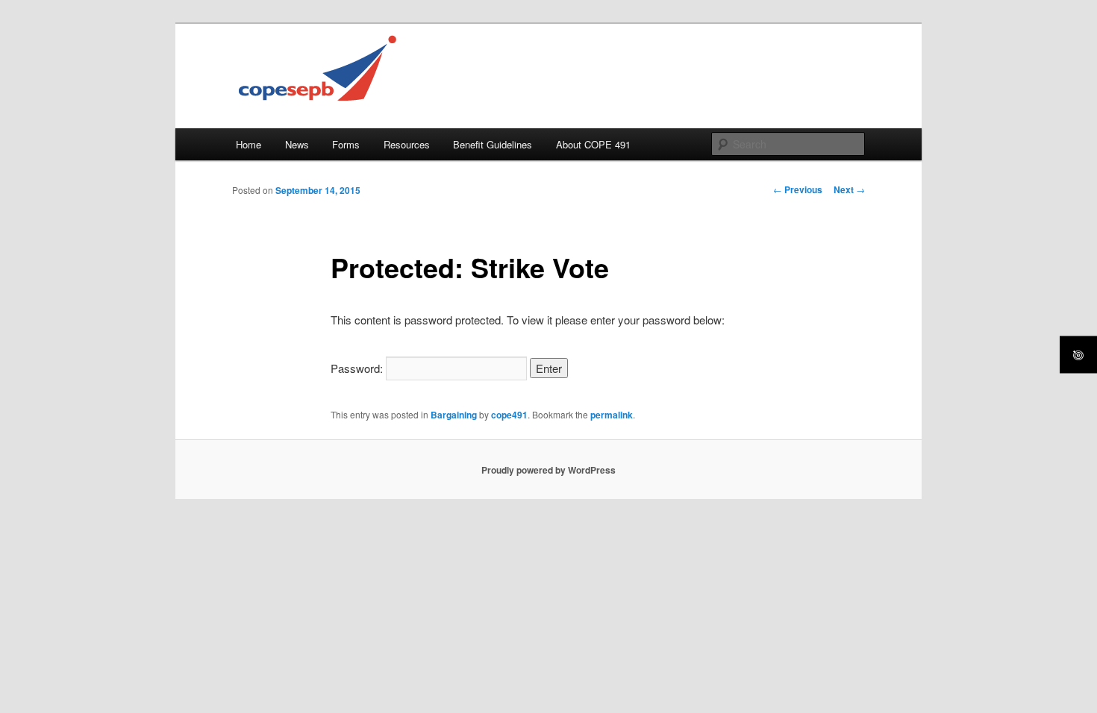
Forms (346, 144)
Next (849, 189)
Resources (407, 144)
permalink (611, 414)
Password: (358, 368)
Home (248, 144)
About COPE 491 (593, 144)
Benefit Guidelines (492, 144)
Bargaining (454, 414)
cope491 (509, 414)
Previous (797, 189)
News (297, 144)
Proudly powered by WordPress (548, 470)
